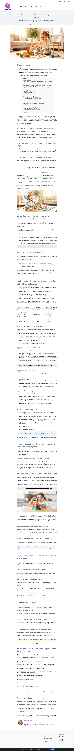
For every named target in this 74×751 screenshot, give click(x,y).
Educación (19, 6)
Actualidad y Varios (38, 6)
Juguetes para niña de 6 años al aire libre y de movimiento (33, 103)
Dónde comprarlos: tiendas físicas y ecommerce (32, 102)
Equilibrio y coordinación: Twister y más (30, 104)
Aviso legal (61, 739)
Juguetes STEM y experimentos (29, 91)
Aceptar (52, 749)
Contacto (68, 1)
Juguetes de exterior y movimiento (30, 93)
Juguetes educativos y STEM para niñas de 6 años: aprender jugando (35, 96)
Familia (30, 6)
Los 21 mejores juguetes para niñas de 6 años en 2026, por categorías (35, 88)
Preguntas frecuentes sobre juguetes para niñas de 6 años (33, 110)
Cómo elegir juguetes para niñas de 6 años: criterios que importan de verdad (36, 85)
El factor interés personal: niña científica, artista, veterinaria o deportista (36, 87)
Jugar (25, 6)
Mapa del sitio (61, 742)
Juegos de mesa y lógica (28, 92)
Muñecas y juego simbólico (28, 94)
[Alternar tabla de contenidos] (50, 79)
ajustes (45, 749)
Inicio (45, 736)
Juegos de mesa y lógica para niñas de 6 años (30, 99)
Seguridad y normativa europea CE (30, 86)
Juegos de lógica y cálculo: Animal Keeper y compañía (33, 98)
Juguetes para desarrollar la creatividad (31, 90)
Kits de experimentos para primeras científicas (32, 97)
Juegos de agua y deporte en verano (30, 105)
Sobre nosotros (62, 1)
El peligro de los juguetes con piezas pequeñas (32, 109)
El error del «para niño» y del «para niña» (30, 108)
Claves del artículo (27, 80)
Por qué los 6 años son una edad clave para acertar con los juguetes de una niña (37, 81)
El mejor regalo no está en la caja (28, 112)
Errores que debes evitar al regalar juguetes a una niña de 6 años (34, 107)
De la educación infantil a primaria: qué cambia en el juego (34, 82)
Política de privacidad (63, 740)
